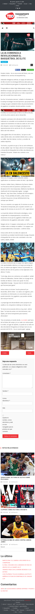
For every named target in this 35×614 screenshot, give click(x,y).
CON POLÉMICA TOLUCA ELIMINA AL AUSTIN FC (17, 574)
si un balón (24, 320)
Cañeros (9, 604)
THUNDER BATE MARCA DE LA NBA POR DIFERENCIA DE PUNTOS (30, 353)
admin (2, 588)
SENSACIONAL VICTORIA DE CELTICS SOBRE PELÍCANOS (15, 478)
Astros (4, 604)
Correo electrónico (6, 399)
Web (4, 408)
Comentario (6, 373)
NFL (18, 610)
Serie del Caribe (20, 604)
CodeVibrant (27, 600)
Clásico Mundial (30, 604)
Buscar (3, 547)
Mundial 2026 (30, 610)
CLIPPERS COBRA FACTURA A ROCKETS (14, 510)
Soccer (25, 4)
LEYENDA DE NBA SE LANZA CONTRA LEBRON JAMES (16, 541)
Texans (13, 610)
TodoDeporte (14, 65)
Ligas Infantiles (23, 606)
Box (31, 4)
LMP (14, 604)
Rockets (6, 610)
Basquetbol (13, 4)
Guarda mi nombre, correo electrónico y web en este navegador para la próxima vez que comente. (8, 424)
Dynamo (22, 610)
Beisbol (5, 4)
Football (20, 4)
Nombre (5, 391)
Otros (17, 5)
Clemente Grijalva (13, 606)
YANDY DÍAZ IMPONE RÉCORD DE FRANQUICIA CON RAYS (6, 353)
